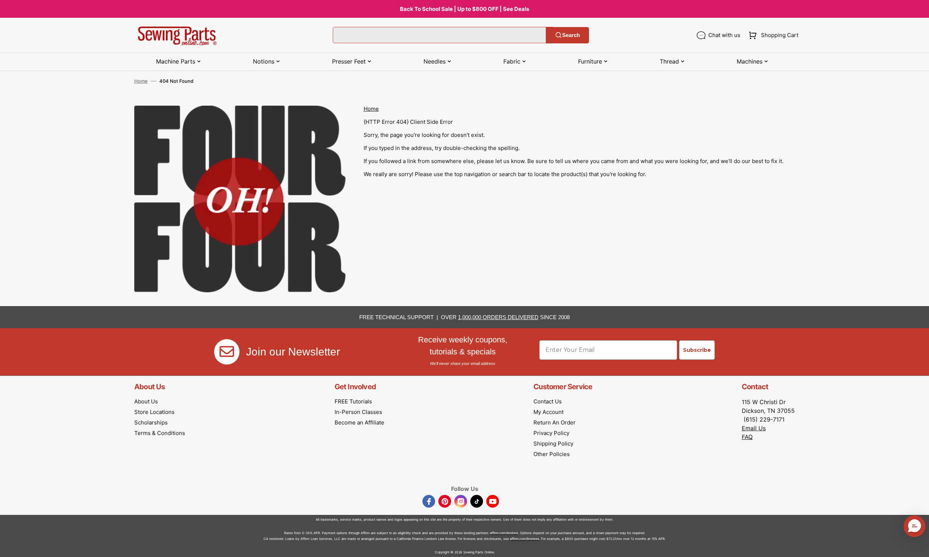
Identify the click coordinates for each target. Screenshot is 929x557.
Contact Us (547, 401)
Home (141, 81)
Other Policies (551, 454)
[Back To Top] (918, 546)
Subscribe (697, 350)
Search (571, 35)
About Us (146, 401)
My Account (548, 411)
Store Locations (154, 411)
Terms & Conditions (159, 433)
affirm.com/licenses (524, 539)
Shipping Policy (553, 443)
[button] (772, 35)
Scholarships (151, 422)
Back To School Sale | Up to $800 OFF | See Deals (464, 8)
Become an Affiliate (359, 422)
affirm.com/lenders (504, 533)
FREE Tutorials (353, 401)
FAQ (747, 436)
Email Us (754, 428)
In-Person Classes (358, 411)
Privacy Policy (551, 433)
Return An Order (554, 422)
